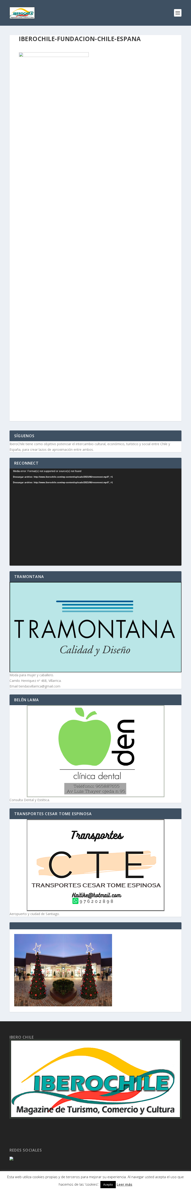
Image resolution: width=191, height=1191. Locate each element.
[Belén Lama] (95, 751)
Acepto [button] (108, 1184)
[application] (95, 517)
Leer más (124, 1184)
